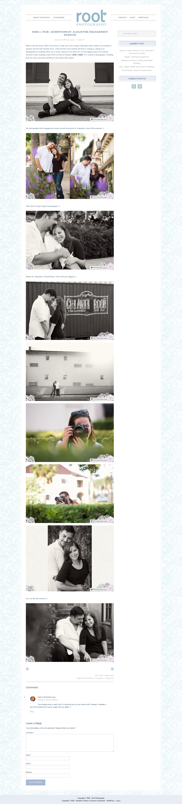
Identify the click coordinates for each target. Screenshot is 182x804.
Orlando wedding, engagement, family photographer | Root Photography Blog (91, 17)
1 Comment (80, 40)
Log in (118, 801)
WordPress (111, 801)
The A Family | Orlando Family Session (137, 70)
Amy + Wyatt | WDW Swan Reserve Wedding (136, 67)
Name (28, 755)
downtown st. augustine (95, 678)
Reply (32, 712)
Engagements (109, 675)
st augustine (109, 678)
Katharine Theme (82, 801)
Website (29, 772)
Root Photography (98, 798)
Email (28, 764)
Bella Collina (77, 55)
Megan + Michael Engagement (137, 57)
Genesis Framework (98, 801)
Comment (30, 733)
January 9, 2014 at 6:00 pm (47, 700)
